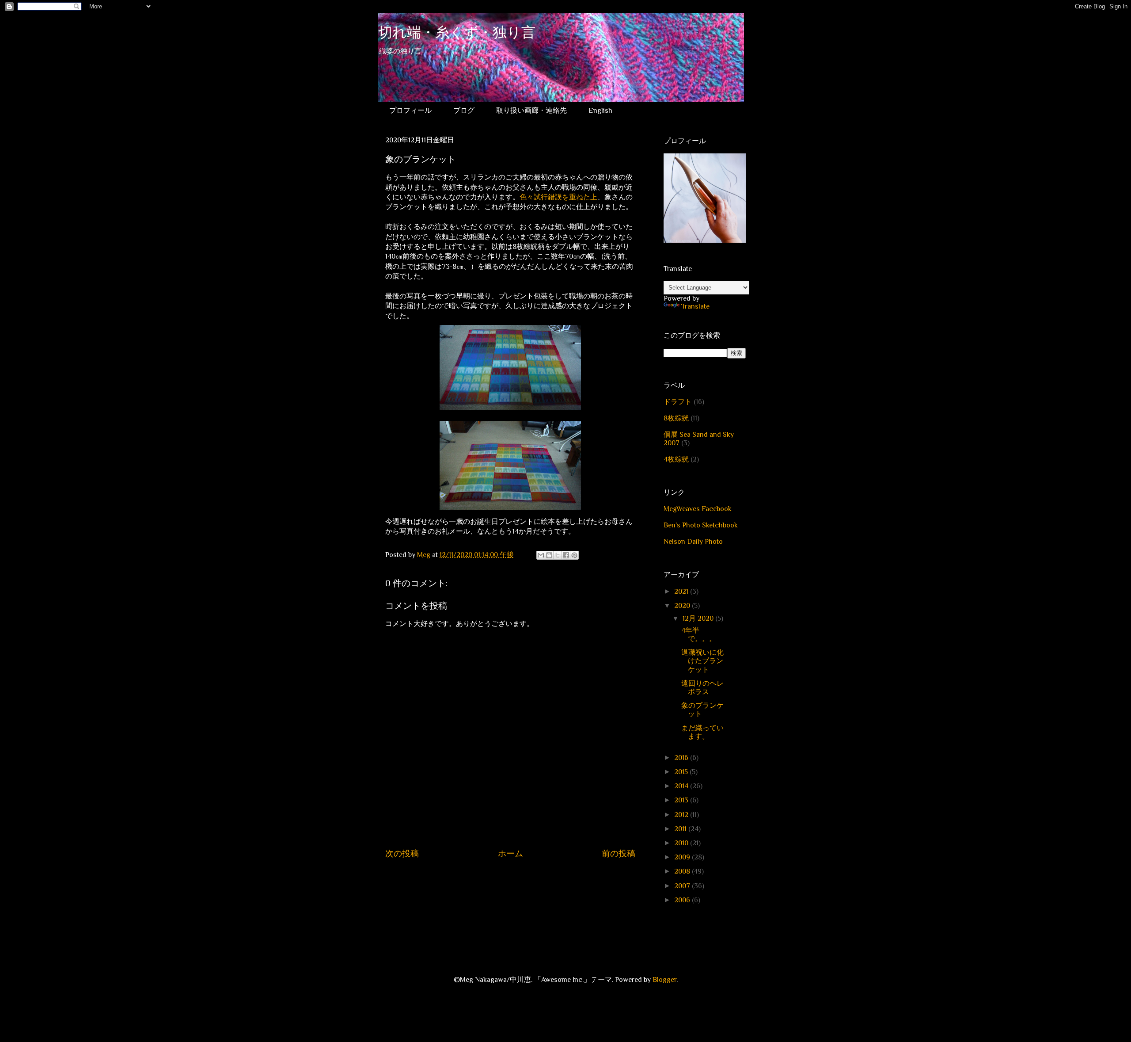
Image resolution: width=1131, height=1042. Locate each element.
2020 (683, 606)
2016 (682, 758)
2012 (682, 815)
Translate (695, 306)
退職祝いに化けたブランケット (702, 661)
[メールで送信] (540, 555)
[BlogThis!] (549, 555)
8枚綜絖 (676, 418)
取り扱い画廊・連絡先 (531, 111)
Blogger (664, 980)
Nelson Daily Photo (693, 542)
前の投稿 (618, 853)
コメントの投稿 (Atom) (519, 880)
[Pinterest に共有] (574, 555)
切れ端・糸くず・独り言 (456, 34)
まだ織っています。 (702, 732)
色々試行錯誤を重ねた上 (558, 197)
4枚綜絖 (676, 459)
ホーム (510, 853)
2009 (683, 857)
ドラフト (678, 402)
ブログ (463, 111)
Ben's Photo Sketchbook (701, 525)
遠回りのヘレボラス (702, 687)
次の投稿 (402, 853)
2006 (683, 900)
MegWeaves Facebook (698, 509)
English (600, 111)
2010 (682, 843)
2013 (682, 800)
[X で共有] (557, 555)
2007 (683, 886)
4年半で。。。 (698, 634)
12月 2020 (699, 618)
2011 (681, 829)
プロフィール (410, 111)
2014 (682, 786)
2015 (682, 772)
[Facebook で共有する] (566, 555)
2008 (683, 871)
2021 (682, 591)
